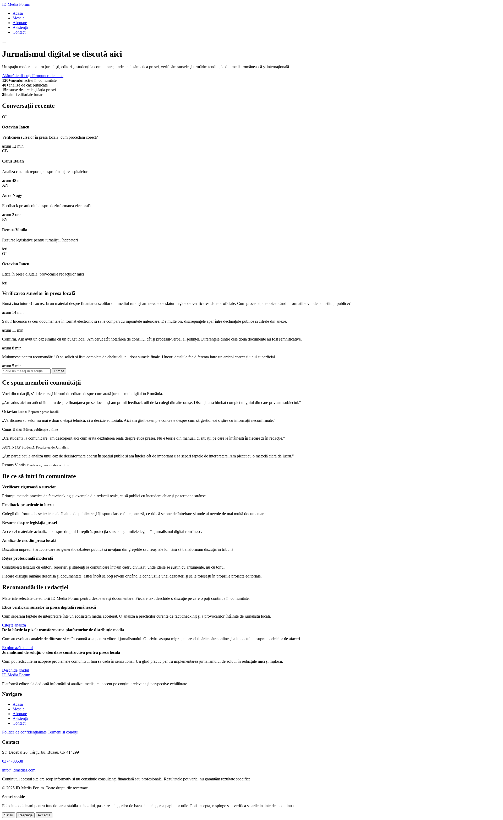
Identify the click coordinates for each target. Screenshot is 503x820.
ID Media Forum (16, 4)
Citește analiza (14, 625)
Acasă (18, 13)
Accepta (44, 815)
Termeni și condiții (63, 732)
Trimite (59, 371)
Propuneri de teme (48, 75)
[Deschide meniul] (4, 42)
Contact (19, 32)
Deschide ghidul (15, 670)
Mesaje (18, 18)
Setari (8, 815)
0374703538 (12, 761)
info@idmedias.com (18, 770)
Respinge (25, 815)
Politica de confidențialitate (24, 732)
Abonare (20, 22)
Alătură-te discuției (17, 75)
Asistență (20, 27)
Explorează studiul (17, 647)
